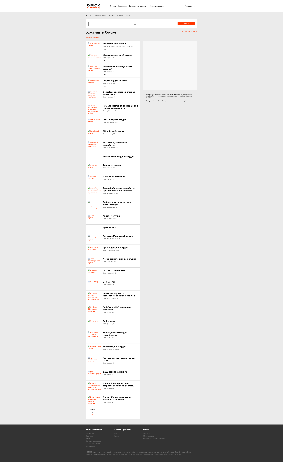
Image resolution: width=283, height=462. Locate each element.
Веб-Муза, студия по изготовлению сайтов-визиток (119, 294)
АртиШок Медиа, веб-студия (118, 236)
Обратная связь (148, 436)
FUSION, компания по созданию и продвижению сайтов (120, 107)
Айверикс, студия (112, 165)
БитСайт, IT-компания (114, 270)
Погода (88, 438)
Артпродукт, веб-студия (115, 247)
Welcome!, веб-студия (114, 43)
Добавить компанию (189, 31)
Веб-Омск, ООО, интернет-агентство (117, 308)
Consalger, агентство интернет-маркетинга (119, 93)
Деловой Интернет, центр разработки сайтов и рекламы (119, 384)
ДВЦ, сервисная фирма (115, 372)
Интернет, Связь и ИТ (116, 15)
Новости (117, 433)
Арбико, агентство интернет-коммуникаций (118, 203)
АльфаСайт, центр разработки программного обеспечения (119, 189)
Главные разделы (94, 430)
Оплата (113, 6)
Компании (122, 6)
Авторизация (190, 6)
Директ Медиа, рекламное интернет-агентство (117, 398)
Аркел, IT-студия (111, 216)
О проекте (146, 433)
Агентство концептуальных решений (117, 67)
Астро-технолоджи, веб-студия (119, 259)
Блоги (116, 436)
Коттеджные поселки (137, 6)
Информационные (122, 430)
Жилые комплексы (156, 6)
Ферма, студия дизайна (115, 80)
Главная (89, 15)
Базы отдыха (91, 446)
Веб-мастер (109, 282)
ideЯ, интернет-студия (114, 119)
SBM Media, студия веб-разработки (115, 143)
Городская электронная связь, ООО (119, 359)
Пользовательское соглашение (154, 438)
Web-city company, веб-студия (118, 156)
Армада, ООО (110, 227)
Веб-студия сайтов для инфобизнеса (115, 333)
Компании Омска (100, 15)
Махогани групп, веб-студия (117, 55)
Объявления (90, 433)
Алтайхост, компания (114, 176)
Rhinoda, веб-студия (113, 131)
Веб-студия (109, 321)
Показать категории (93, 37)
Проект (146, 430)
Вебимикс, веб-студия (114, 346)
